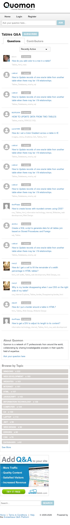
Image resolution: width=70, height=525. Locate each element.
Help (32, 514)
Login (19, 16)
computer (12, 406)
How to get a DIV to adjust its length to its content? (36, 323)
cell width (20, 274)
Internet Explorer (22, 294)
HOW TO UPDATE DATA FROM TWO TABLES (34, 116)
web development (38, 274)
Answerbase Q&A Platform (16, 516)
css (13, 212)
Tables (14, 64)
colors (21, 136)
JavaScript (13, 396)
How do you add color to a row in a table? (31, 60)
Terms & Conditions (18, 514)
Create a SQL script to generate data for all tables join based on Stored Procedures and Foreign (37, 229)
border (38, 294)
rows (25, 64)
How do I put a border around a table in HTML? (34, 306)
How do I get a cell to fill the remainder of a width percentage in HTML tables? (35, 269)
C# (8, 411)
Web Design (28, 215)
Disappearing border (50, 294)
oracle (30, 84)
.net (8, 421)
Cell (34, 136)
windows (11, 371)
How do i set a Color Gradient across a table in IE (35, 132)
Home (7, 16)
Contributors (35, 41)
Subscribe (30, 34)
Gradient (28, 136)
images (15, 136)
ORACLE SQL (30, 120)
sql (35, 84)
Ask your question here (14, 356)
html (20, 64)
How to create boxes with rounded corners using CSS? (37, 208)
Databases (22, 84)
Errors (10, 432)
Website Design (40, 310)
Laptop (10, 416)
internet (49, 212)
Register (32, 16)
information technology (36, 212)
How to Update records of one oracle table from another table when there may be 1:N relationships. (38, 79)
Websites (56, 212)
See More (6, 447)
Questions (13, 41)
